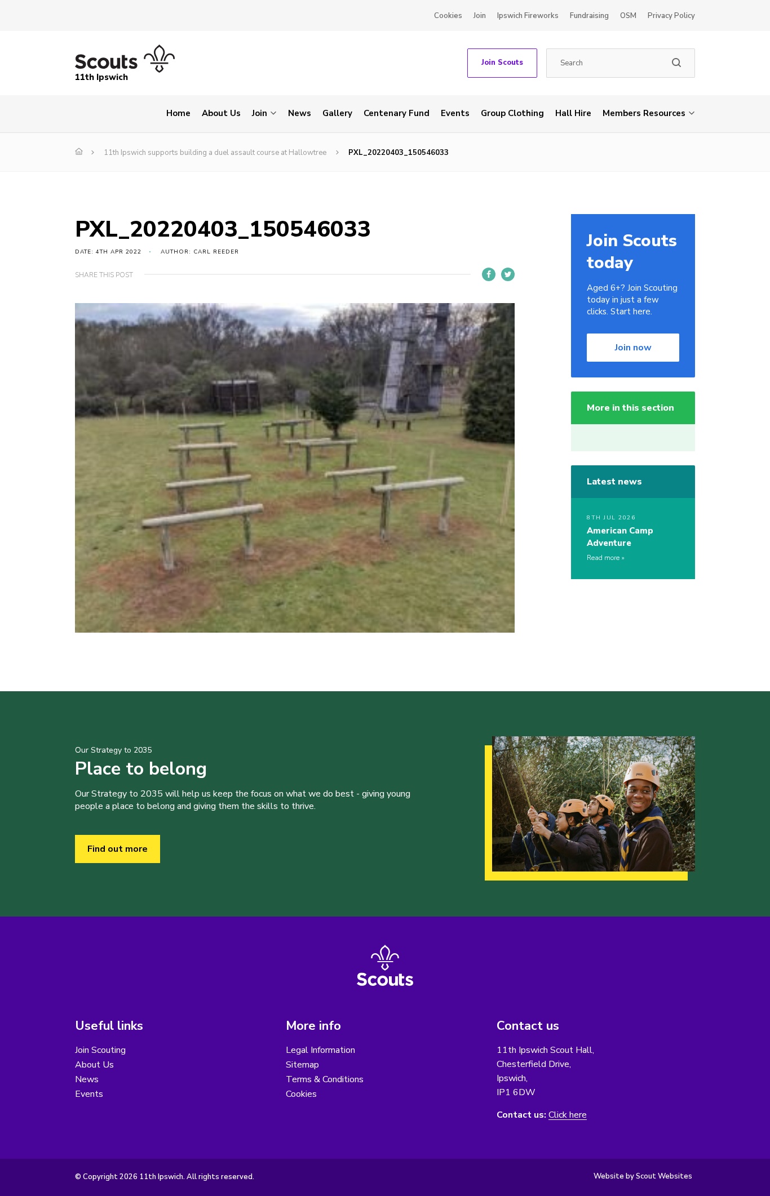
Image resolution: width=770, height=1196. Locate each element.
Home (178, 113)
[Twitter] (508, 274)
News (299, 113)
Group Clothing (512, 113)
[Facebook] (488, 274)
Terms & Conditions (325, 1079)
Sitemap (302, 1065)
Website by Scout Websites (643, 1176)
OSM (628, 16)
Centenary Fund (397, 113)
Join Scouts (502, 62)
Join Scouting (100, 1050)
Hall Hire (573, 113)
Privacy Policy (671, 16)
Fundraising (589, 16)
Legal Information (320, 1050)
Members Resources (644, 113)
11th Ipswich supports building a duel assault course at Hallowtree (215, 153)
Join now (633, 347)
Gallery (337, 113)
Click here (567, 1115)
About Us (221, 113)
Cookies (448, 16)
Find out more (117, 849)
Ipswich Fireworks (528, 16)
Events (455, 113)
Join (479, 16)
